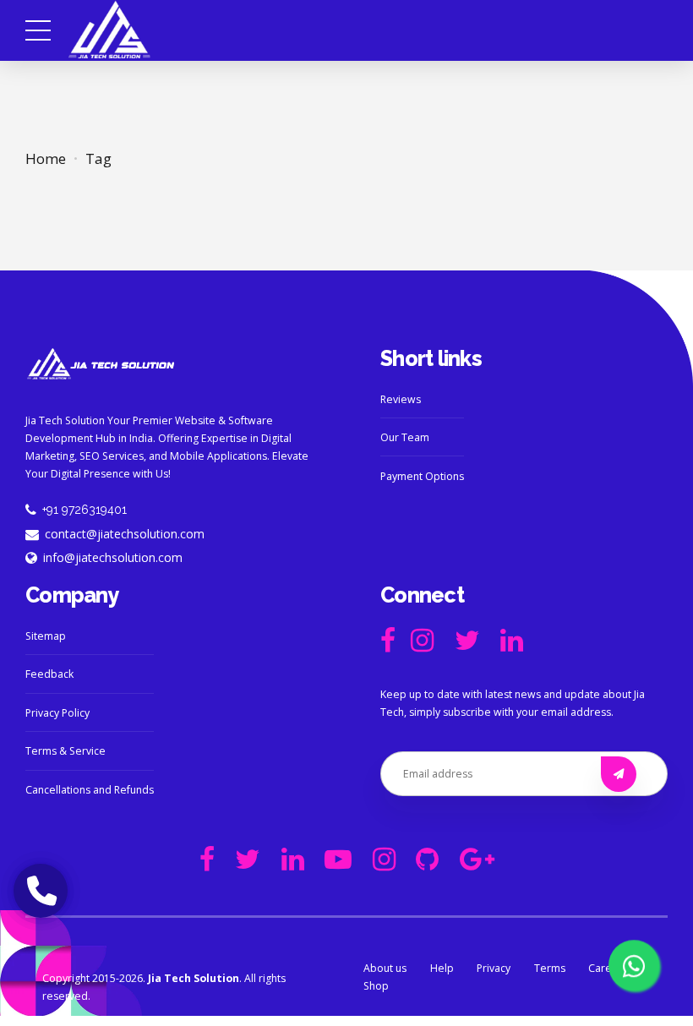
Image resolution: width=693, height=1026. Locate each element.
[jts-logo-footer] (101, 364)
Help (442, 968)
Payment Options (422, 476)
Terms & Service (65, 751)
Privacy (493, 968)
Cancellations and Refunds (89, 790)
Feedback (49, 674)
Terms (549, 968)
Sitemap (45, 636)
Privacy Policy (57, 713)
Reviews (400, 399)
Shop (376, 986)
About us (385, 968)
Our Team (404, 437)
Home (45, 158)
